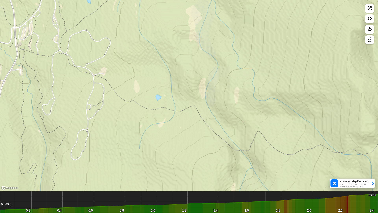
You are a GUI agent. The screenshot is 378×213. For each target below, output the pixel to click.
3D (370, 19)
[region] (189, 95)
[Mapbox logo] (10, 188)
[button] (352, 183)
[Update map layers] (369, 29)
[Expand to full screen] (369, 8)
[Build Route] (369, 39)
